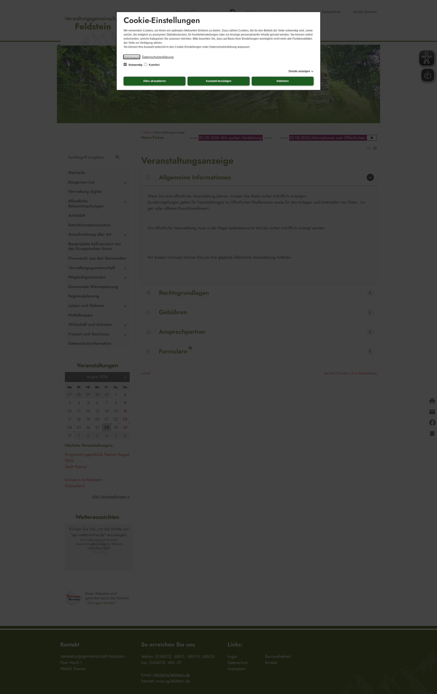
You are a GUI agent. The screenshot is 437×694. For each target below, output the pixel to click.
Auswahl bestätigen (218, 81)
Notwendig (135, 64)
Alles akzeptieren (154, 81)
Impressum (132, 57)
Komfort (154, 64)
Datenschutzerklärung (158, 57)
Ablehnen (282, 81)
